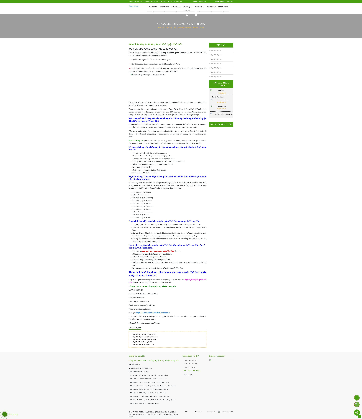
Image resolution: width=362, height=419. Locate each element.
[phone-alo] (357, 398)
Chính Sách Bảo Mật (190, 360)
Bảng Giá (198, 7)
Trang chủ (153, 7)
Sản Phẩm (175, 7)
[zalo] (357, 404)
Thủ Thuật (211, 7)
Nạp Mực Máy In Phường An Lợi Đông (144, 339)
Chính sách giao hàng (190, 363)
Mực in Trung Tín (136, 140)
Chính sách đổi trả (189, 367)
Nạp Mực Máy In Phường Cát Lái (142, 342)
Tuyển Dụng (223, 7)
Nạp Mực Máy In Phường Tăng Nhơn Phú (145, 336)
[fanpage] (221, 368)
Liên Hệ (187, 10)
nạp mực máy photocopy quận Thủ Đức (158, 251)
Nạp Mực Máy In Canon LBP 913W (143, 344)
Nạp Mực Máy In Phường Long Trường (144, 334)
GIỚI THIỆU (164, 7)
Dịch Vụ (187, 7)
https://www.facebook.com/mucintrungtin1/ (153, 313)
